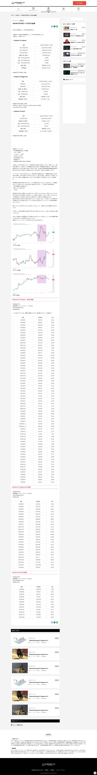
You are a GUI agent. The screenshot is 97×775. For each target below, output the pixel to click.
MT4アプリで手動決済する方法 (77, 35)
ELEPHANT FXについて (81, 53)
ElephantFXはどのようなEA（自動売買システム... (77, 73)
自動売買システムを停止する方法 (78, 42)
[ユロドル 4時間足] (35, 258)
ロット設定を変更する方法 (76, 48)
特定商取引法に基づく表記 (37, 770)
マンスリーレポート (33, 642)
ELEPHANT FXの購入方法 (76, 55)
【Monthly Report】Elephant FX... (39, 640)
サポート (83, 27)
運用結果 (17, 15)
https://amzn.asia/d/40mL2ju (35, 220)
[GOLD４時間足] (35, 283)
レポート (40, 642)
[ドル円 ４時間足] (35, 233)
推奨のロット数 (74, 29)
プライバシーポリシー (60, 770)
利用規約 (46, 770)
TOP (95, 773)
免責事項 (52, 770)
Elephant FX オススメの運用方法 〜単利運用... (77, 66)
